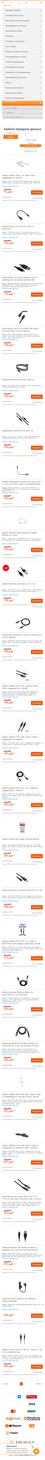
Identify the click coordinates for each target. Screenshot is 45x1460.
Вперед (38, 1384)
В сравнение (39, 198)
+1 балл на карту (7, 197)
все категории (10, 101)
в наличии (30, 143)
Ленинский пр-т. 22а (30, 151)
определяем (7, 5)
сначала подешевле (10, 136)
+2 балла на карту (7, 452)
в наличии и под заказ (30, 145)
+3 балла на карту (7, 1116)
